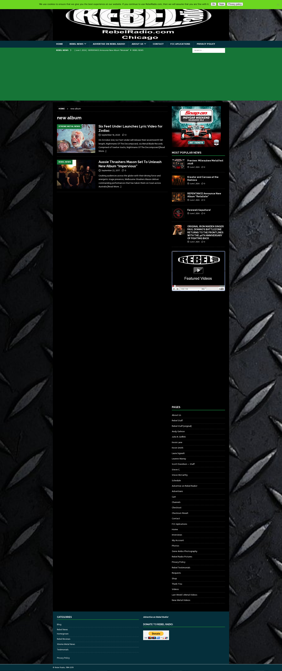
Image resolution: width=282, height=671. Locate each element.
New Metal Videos (181, 600)
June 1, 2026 (194, 167)
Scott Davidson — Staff (183, 464)
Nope (221, 4)
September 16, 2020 (111, 135)
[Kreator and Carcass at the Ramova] (178, 180)
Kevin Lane (177, 442)
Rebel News (76, 44)
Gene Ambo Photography (184, 551)
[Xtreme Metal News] (76, 138)
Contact (158, 44)
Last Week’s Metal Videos (184, 595)
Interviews (177, 535)
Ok (213, 4)
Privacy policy (235, 4)
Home (59, 44)
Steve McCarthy (180, 475)
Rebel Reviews (63, 639)
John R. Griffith (179, 437)
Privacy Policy (206, 44)
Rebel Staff (177, 421)
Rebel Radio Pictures (182, 557)
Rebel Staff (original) (182, 426)
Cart (174, 497)
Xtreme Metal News (66, 644)
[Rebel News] (76, 174)
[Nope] (278, 4)
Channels (176, 502)
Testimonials (62, 649)
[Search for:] (208, 50)
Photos (175, 546)
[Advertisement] (141, 78)
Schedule (176, 481)
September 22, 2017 (111, 170)
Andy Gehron (178, 431)
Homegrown (63, 634)
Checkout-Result (180, 513)
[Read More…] (114, 187)
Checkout (176, 508)
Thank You (177, 584)
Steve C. (176, 470)
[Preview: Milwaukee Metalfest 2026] (178, 164)
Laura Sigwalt (178, 453)
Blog (59, 624)
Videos (175, 589)
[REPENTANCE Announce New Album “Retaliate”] (178, 197)
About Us (137, 44)
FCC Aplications (180, 44)
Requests (176, 573)
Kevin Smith (177, 448)
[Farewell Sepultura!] (178, 213)
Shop (174, 579)
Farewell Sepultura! (199, 210)
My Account (178, 540)
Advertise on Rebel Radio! (109, 44)
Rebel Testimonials (181, 568)
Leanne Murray (179, 459)
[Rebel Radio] (141, 39)
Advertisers (177, 491)
